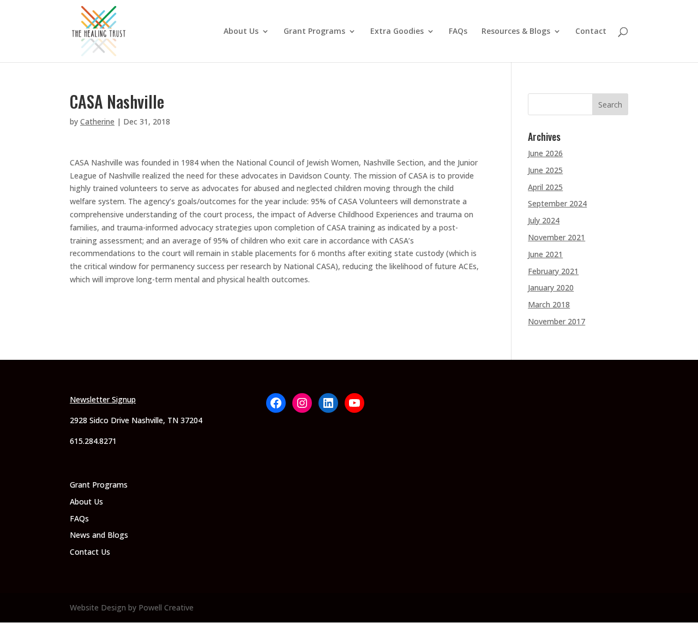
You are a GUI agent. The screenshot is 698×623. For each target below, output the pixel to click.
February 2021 (553, 271)
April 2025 (545, 187)
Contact (590, 31)
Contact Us (90, 552)
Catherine (97, 121)
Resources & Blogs (516, 31)
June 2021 (545, 254)
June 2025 (545, 170)
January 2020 (551, 287)
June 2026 (545, 153)
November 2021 (556, 237)
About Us (241, 31)
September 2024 (557, 203)
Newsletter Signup (103, 399)
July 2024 (543, 220)
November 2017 (556, 321)
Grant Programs (314, 31)
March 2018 (549, 304)
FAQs (458, 31)
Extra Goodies (397, 31)
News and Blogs (99, 535)
